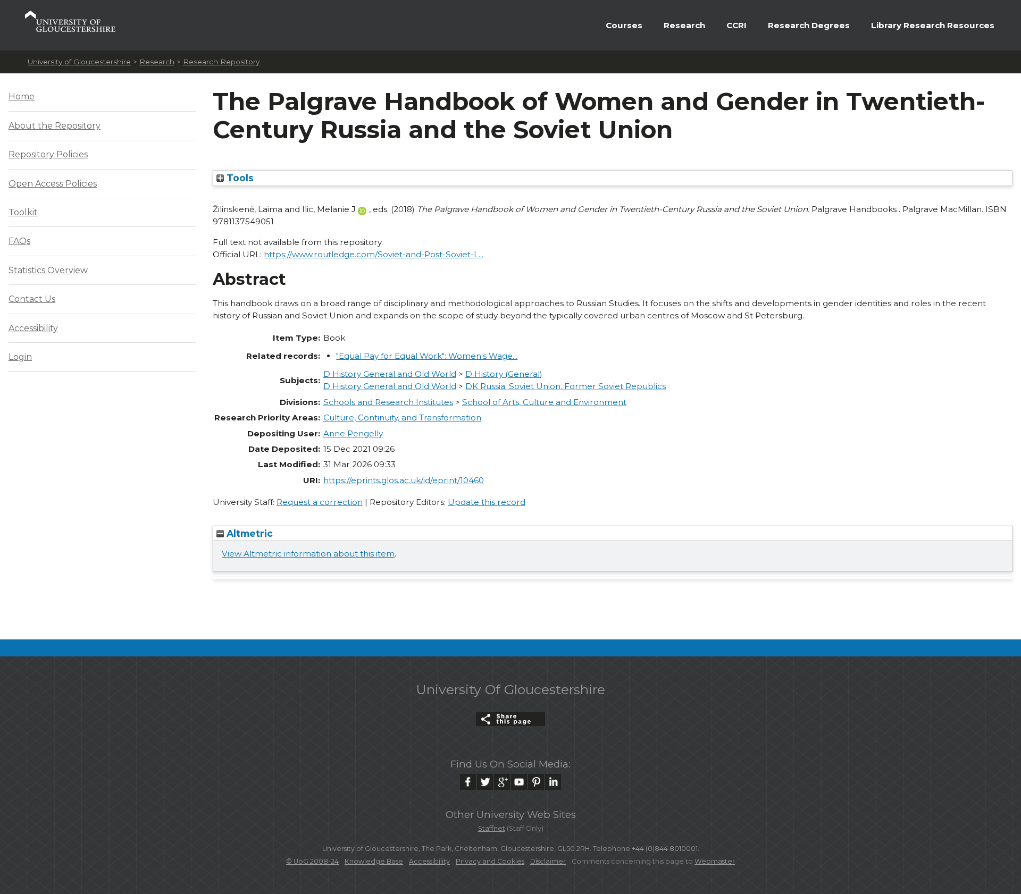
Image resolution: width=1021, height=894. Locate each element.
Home (22, 96)
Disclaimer (548, 861)
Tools (239, 177)
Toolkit (23, 212)
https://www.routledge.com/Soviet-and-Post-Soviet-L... (373, 254)
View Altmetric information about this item (308, 554)
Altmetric (248, 533)
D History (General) (503, 374)
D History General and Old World (389, 374)
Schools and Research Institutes (388, 402)
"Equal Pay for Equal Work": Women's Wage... (426, 356)
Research (684, 25)
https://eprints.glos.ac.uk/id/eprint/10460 (403, 480)
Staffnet (491, 828)
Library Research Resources (932, 25)
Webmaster (714, 861)
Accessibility (33, 328)
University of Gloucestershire (79, 61)
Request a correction (320, 502)
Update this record (486, 502)
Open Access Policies (53, 184)
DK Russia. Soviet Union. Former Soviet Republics (565, 386)
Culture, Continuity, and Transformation (402, 417)
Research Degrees (809, 25)
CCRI (736, 25)
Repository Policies (48, 154)
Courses (624, 25)
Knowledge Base (374, 861)
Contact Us (32, 299)
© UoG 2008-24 (312, 861)
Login (20, 357)
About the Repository (55, 126)
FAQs (19, 241)
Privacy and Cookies (490, 861)
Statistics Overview (48, 270)
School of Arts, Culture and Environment (544, 402)
